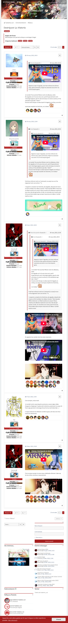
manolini (40, 558)
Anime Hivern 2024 (42, 549)
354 (17, 431)
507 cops (19, 267)
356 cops (19, 436)
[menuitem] (20, 1)
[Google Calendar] (16, 589)
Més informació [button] (12, 620)
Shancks (32, 63)
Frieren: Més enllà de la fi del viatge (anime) (49, 576)
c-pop (30, 41)
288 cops (19, 437)
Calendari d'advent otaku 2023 (45, 584)
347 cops (19, 87)
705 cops (19, 86)
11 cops (19, 155)
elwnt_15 (40, 570)
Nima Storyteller (14, 139)
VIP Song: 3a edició (42, 561)
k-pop (25, 41)
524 (17, 81)
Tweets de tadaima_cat (41, 592)
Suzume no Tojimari (43, 572)
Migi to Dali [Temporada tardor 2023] (47, 580)
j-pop (20, 41)
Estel (14, 69)
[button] (59, 47)
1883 (17, 260)
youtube (7, 31)
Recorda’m (39, 537)
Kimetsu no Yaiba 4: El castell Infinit (47, 564)
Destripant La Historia (15, 27)
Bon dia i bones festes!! (44, 568)
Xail (14, 420)
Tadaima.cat (34, 10)
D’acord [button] (58, 619)
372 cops (19, 265)
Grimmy (39, 585)
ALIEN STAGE (41, 557)
